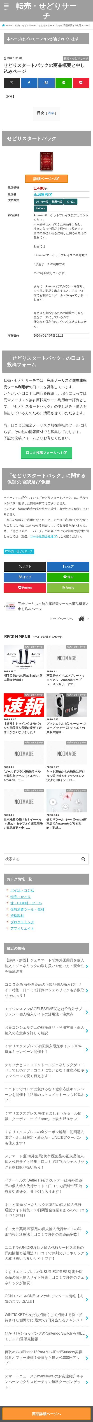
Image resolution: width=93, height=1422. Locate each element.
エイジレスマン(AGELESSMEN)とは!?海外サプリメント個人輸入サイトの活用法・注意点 (43, 1011)
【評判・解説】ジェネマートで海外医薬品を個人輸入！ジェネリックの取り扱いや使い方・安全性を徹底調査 (44, 965)
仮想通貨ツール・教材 (27, 909)
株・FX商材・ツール (26, 903)
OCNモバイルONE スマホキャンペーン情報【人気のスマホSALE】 (44, 1298)
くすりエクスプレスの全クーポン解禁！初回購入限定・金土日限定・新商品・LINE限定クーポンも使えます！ (44, 1137)
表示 (51, 113)
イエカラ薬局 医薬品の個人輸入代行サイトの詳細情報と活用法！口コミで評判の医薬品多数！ (43, 1231)
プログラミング (22, 922)
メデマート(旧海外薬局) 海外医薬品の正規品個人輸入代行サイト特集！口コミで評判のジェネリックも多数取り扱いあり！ (44, 1161)
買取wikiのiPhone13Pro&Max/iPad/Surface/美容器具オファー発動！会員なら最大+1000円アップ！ (43, 1357)
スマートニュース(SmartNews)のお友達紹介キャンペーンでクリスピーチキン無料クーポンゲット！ (44, 1381)
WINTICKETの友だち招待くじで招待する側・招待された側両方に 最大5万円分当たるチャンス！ (44, 1317)
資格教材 (17, 916)
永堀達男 (41, 195)
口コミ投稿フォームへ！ (44, 453)
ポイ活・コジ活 (22, 890)
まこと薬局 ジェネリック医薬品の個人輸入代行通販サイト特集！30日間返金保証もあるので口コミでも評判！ (45, 1210)
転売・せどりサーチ (46, 10)
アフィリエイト (22, 928)
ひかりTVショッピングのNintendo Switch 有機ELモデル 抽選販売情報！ (45, 1336)
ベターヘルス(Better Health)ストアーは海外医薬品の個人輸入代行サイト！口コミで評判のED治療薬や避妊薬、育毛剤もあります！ (43, 1185)
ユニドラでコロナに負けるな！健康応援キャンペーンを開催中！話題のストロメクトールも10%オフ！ (44, 1094)
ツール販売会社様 (41, 536)
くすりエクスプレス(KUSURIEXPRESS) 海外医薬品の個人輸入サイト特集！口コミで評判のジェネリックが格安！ (44, 1277)
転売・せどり (20, 897)
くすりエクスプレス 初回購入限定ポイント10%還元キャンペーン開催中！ (43, 1049)
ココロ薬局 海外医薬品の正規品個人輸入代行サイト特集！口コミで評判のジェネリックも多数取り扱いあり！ (44, 989)
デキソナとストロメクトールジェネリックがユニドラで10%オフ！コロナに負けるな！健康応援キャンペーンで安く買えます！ (44, 1070)
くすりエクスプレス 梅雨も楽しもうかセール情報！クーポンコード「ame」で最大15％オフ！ (43, 1116)
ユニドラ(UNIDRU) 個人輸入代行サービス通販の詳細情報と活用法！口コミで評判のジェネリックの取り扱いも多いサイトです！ (44, 1252)
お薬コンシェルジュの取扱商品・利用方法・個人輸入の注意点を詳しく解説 (44, 1030)
